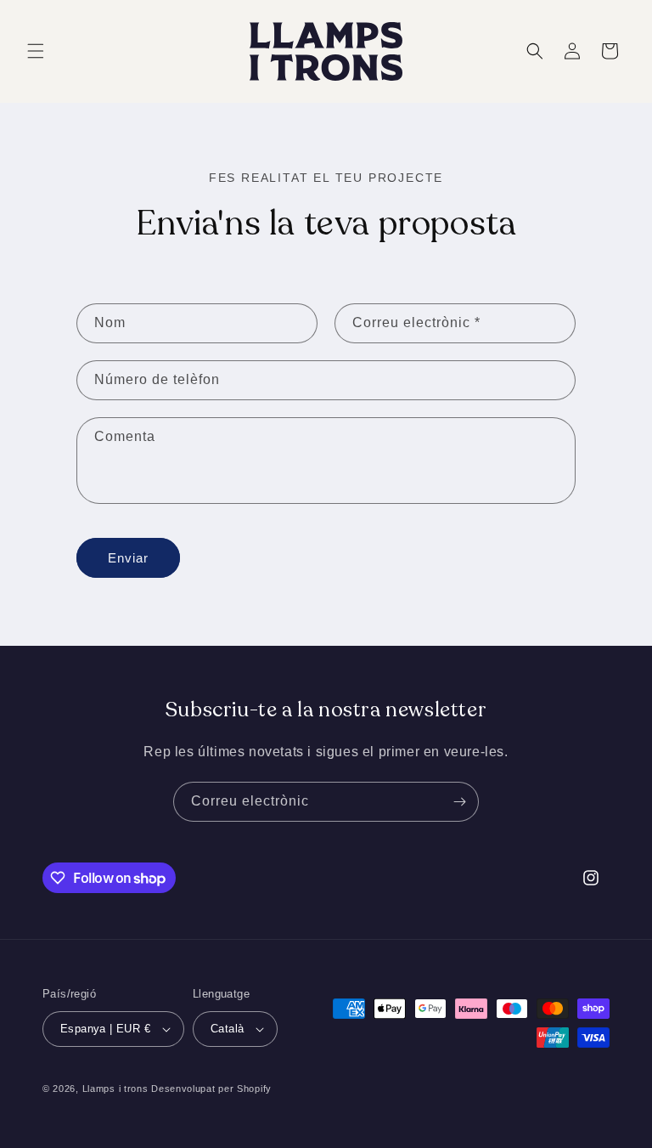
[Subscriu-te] (459, 802)
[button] (35, 51)
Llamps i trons (115, 1088)
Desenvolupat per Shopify (211, 1088)
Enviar (128, 558)
